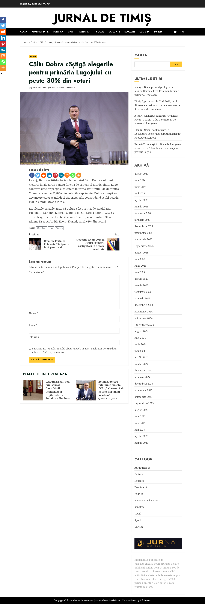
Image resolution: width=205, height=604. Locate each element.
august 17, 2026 (109, 399)
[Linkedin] (49, 175)
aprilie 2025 (141, 278)
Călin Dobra (42, 228)
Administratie (40, 31)
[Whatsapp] (72, 175)
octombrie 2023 (143, 397)
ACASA (23, 31)
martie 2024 (141, 364)
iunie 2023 (140, 423)
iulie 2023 (140, 416)
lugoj (51, 228)
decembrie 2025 (143, 226)
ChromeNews (129, 600)
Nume (33, 313)
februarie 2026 (143, 213)
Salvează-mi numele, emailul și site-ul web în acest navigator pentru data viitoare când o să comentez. (74, 350)
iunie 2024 (140, 344)
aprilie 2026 (141, 200)
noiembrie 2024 (143, 311)
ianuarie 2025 (142, 298)
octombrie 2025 (143, 239)
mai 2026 (139, 193)
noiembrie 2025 (143, 233)
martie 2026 (141, 206)
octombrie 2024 (143, 318)
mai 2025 (139, 272)
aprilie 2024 (141, 357)
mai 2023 (139, 429)
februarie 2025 (143, 292)
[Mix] (67, 175)
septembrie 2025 (144, 246)
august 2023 (141, 410)
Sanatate (114, 31)
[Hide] (1, 74)
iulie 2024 (140, 337)
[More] (78, 175)
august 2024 (141, 331)
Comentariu (36, 272)
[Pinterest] (55, 175)
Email (33, 325)
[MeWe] (61, 175)
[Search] (183, 32)
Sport (71, 31)
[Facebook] (32, 175)
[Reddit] (43, 175)
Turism (158, 31)
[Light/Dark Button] (177, 31)
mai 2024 (139, 351)
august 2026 (141, 173)
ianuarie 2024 (142, 377)
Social (100, 31)
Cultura (144, 31)
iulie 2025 (140, 259)
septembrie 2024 (144, 324)
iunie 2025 (140, 265)
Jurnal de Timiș (38, 88)
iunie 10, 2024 (57, 88)
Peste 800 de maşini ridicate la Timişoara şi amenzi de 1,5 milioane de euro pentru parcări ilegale (157, 148)
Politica (58, 31)
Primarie (59, 228)
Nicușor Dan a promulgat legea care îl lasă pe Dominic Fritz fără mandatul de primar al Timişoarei (156, 90)
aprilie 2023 (141, 436)
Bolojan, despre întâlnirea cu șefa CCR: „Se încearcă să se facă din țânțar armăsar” (86, 390)
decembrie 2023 (143, 383)
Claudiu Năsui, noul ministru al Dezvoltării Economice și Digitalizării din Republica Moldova (33, 390)
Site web (34, 337)
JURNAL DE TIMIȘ (102, 17)
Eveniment (85, 31)
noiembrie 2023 (143, 390)
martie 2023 (141, 442)
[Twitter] (37, 175)
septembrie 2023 (144, 403)
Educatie (129, 31)
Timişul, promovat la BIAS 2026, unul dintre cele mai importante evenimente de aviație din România (157, 105)
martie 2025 (141, 285)
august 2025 (141, 252)
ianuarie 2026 (142, 219)
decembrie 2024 (143, 305)
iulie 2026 (140, 180)
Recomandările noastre (147, 500)
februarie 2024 (143, 370)
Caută (140, 55)
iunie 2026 (140, 187)
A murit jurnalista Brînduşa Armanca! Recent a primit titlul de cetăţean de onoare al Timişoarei (156, 119)
